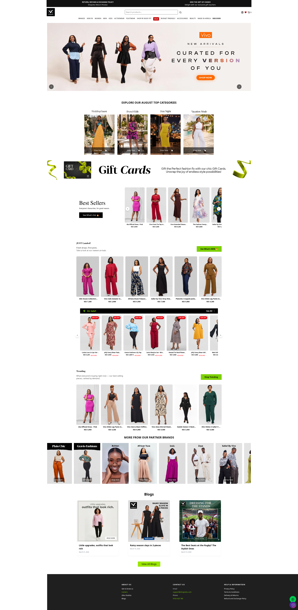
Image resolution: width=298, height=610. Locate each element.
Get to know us (127, 589)
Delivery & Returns (231, 595)
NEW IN (90, 18)
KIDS (110, 18)
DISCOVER (217, 18)
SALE (156, 19)
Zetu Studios (126, 595)
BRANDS (81, 18)
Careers (125, 592)
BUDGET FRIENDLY (168, 18)
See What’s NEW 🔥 (209, 249)
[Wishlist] (245, 12)
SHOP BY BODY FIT (144, 18)
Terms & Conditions (231, 592)
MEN (105, 18)
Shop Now (98, 150)
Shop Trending (211, 377)
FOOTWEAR (130, 18)
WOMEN (98, 18)
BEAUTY (193, 18)
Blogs (124, 598)
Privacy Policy (229, 589)
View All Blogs (149, 564)
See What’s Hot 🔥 (91, 215)
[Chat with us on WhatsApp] (293, 599)
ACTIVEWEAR (119, 18)
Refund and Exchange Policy (235, 598)
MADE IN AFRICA (204, 18)
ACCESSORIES (182, 18)
